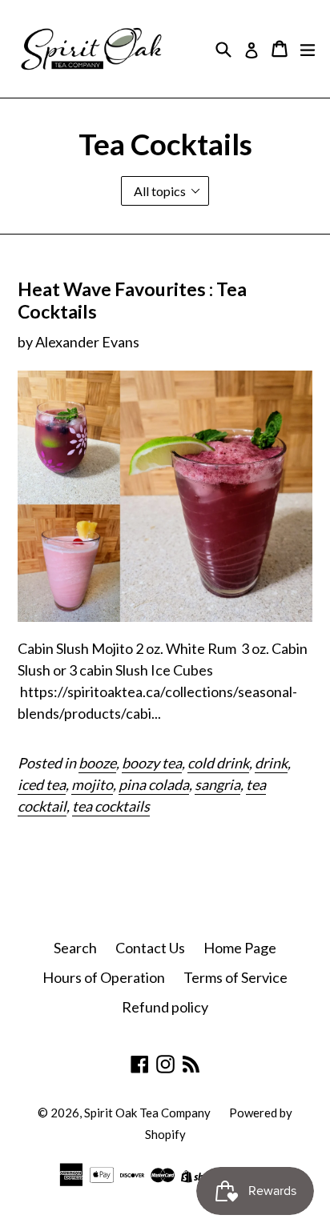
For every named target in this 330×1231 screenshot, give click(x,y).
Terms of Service (235, 977)
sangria (217, 784)
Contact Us (150, 947)
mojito (92, 784)
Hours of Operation (103, 977)
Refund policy (165, 1007)
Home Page (239, 947)
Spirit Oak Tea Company (147, 1112)
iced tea (42, 784)
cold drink (218, 763)
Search (75, 947)
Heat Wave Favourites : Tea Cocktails (132, 300)
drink (271, 763)
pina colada (154, 784)
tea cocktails (111, 806)
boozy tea (152, 763)
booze (97, 763)
